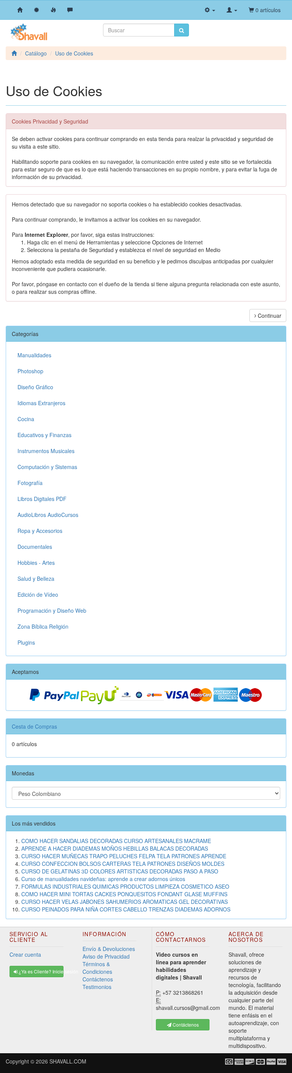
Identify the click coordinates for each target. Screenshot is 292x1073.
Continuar (268, 315)
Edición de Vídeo (37, 594)
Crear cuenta (25, 954)
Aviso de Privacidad (106, 956)
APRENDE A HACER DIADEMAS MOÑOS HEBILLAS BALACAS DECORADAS (114, 848)
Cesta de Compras (34, 726)
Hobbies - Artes (36, 562)
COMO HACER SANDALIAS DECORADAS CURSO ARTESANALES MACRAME (116, 841)
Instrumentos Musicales (46, 451)
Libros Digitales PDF (42, 498)
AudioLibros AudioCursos (47, 514)
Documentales (34, 546)
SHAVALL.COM (67, 1061)
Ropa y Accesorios (39, 530)
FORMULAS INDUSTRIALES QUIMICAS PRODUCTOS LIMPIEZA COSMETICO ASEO (125, 886)
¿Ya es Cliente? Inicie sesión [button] (40, 971)
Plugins (26, 642)
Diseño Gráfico (35, 387)
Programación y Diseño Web (51, 610)
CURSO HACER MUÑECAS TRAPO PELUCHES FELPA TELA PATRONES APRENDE (123, 856)
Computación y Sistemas (47, 467)
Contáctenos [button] (185, 1024)
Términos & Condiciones (97, 967)
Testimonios (97, 987)
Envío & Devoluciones (109, 949)
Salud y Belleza (35, 578)
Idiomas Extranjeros (41, 403)
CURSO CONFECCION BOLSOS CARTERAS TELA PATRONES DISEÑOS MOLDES (122, 863)
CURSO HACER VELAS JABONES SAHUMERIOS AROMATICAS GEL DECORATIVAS (124, 901)
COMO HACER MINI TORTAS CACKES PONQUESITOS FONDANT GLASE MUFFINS (124, 894)
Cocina (25, 419)
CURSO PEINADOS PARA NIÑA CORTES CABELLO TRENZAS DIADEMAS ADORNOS (125, 909)
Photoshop (30, 371)
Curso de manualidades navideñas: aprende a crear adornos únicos (103, 879)
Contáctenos (98, 979)
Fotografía (30, 483)
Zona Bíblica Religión (42, 626)
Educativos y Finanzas (44, 435)
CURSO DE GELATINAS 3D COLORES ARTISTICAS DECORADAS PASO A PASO (119, 871)
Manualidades (34, 355)
